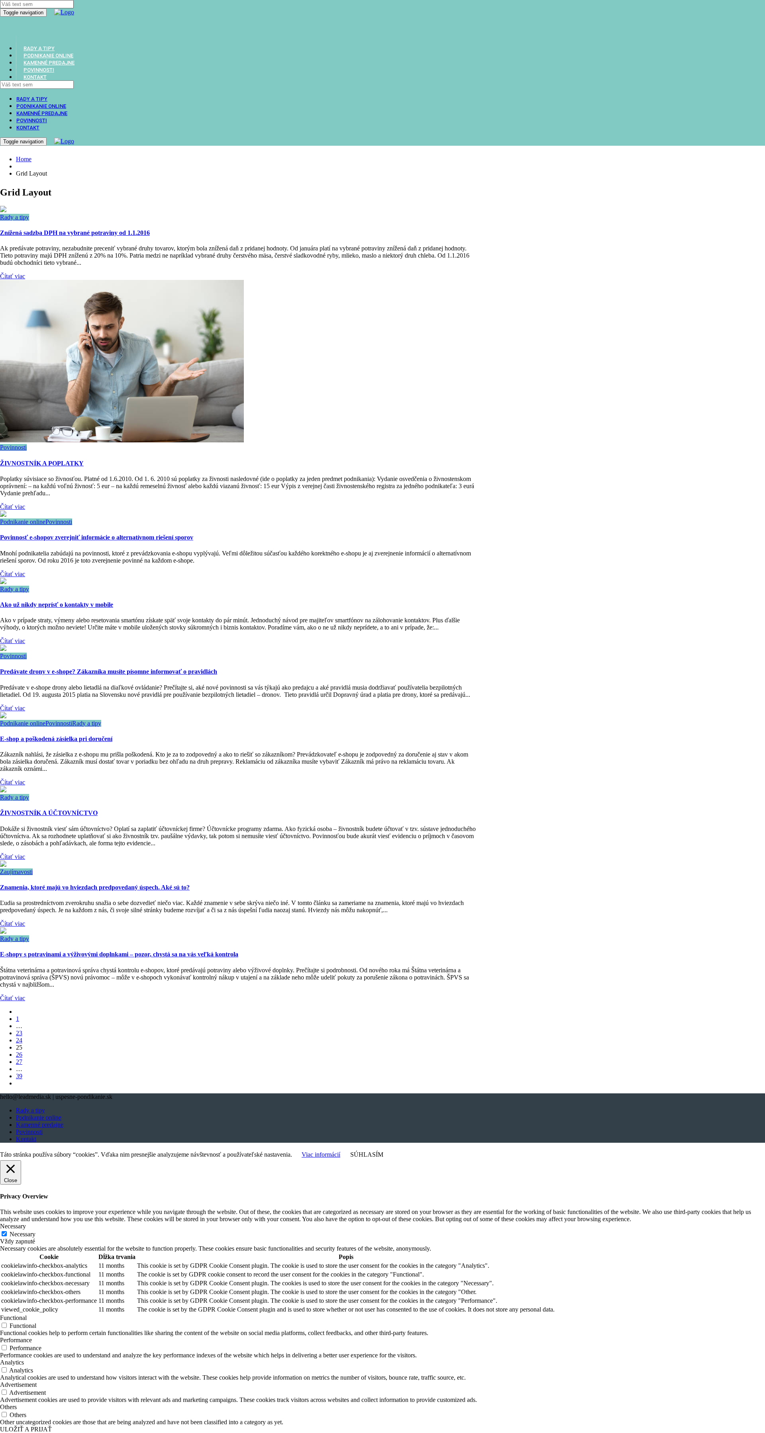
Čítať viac (12, 276)
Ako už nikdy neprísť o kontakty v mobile (56, 604)
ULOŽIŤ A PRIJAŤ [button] (26, 1429)
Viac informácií (321, 1154)
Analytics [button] (12, 1362)
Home (23, 159)
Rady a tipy (31, 99)
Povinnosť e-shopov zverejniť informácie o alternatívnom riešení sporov (96, 537)
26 (19, 1054)
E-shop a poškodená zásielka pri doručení (56, 738)
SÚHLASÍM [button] (366, 1154)
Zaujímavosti (16, 871)
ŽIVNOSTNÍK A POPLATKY (42, 463)
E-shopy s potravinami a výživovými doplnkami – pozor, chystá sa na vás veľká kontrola (119, 954)
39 (19, 1076)
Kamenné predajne (41, 113)
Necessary (22, 1234)
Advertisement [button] (18, 1384)
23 (19, 1033)
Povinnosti (31, 120)
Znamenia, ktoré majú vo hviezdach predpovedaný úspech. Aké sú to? (95, 887)
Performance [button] (16, 1340)
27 (19, 1061)
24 (19, 1040)
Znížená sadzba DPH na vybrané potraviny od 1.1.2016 (75, 232)
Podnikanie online (41, 106)
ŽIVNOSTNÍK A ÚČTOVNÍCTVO (49, 812)
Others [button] (8, 1407)
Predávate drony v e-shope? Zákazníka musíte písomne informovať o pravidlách (108, 671)
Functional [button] (13, 1317)
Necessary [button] (13, 1226)
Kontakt (35, 77)
